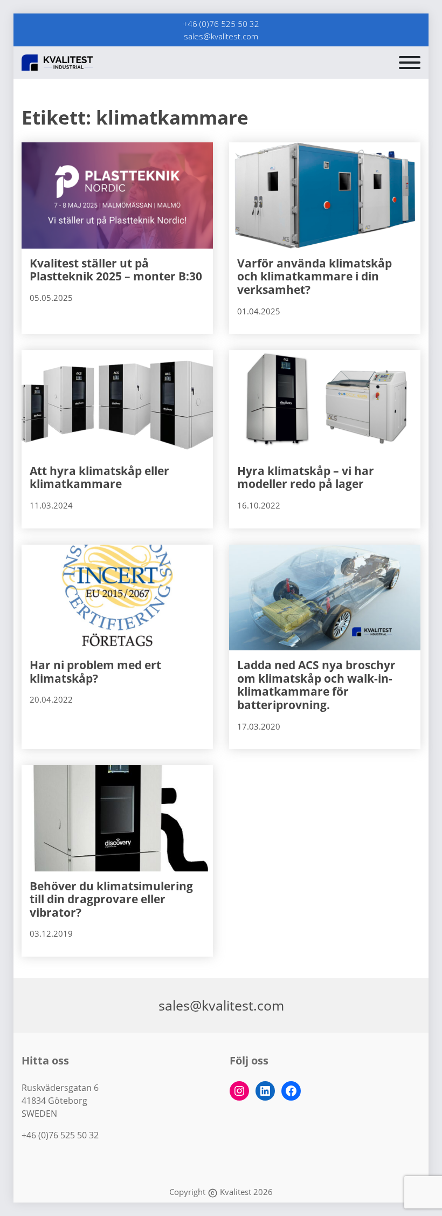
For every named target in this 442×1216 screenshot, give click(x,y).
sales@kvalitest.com (221, 36)
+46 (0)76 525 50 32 (221, 23)
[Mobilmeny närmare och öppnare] (409, 62)
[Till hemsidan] (84, 62)
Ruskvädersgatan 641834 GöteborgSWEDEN (60, 1100)
